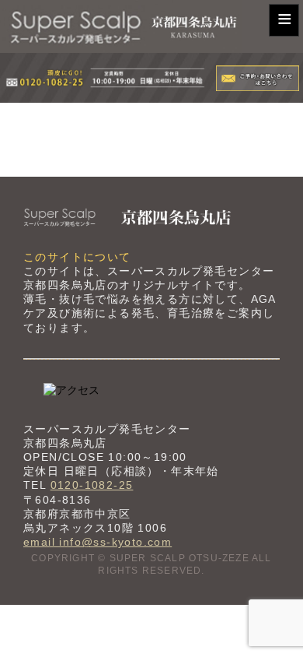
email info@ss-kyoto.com (97, 542)
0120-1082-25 (92, 485)
